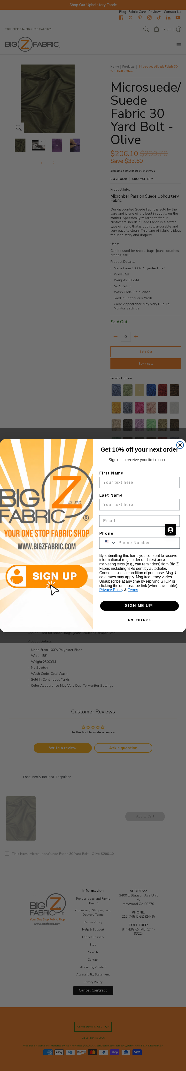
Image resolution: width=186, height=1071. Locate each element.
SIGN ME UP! (139, 606)
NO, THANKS (139, 620)
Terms (133, 590)
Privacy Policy (111, 590)
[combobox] (108, 542)
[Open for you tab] (170, 530)
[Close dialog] (180, 445)
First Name (111, 473)
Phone (106, 533)
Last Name (111, 495)
